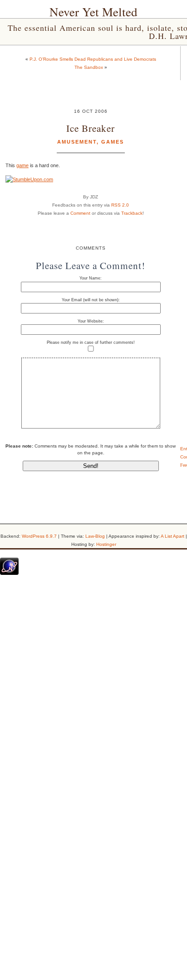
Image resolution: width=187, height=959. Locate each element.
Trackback (132, 213)
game (22, 165)
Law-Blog (95, 536)
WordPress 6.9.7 (39, 536)
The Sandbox (88, 67)
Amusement (77, 142)
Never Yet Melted (93, 12)
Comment (80, 213)
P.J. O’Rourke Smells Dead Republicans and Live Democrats (93, 59)
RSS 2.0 (120, 204)
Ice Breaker (90, 128)
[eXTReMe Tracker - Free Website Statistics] (9, 573)
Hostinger (106, 544)
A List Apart (172, 536)
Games (112, 142)
